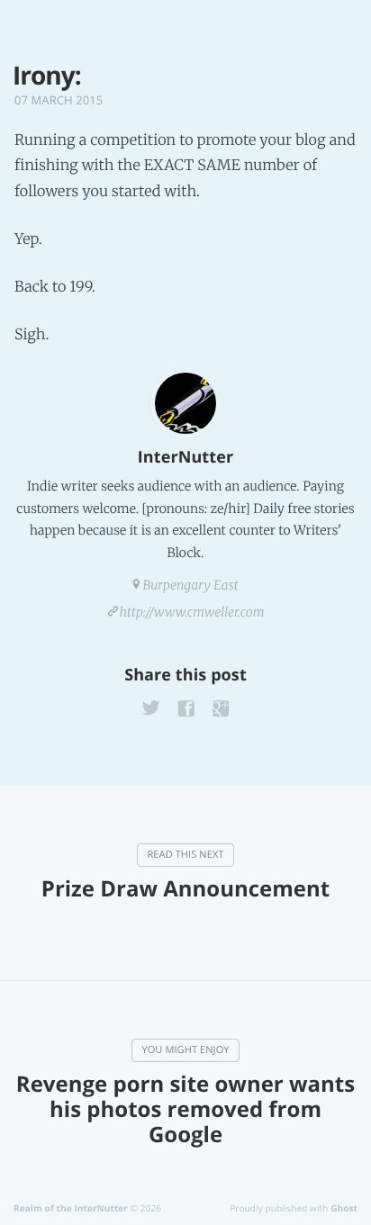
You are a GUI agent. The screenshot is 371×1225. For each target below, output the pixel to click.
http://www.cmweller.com (192, 612)
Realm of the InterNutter (71, 1208)
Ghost (343, 1208)
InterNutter (185, 457)
